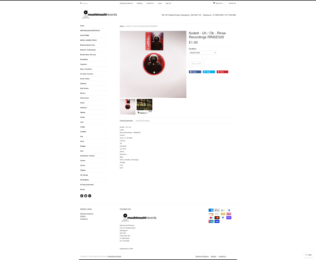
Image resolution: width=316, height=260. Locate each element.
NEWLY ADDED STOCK (88, 40)
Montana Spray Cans (93, 45)
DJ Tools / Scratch (86, 74)
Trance (93, 165)
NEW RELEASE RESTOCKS (90, 30)
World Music (84, 180)
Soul (81, 151)
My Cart (219, 3)
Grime (82, 103)
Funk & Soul (84, 98)
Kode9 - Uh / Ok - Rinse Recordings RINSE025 (142, 26)
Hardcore (93, 107)
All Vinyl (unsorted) (87, 184)
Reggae (93, 146)
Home (82, 26)
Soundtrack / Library (87, 156)
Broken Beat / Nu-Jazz (88, 54)
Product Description (126, 120)
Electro (82, 93)
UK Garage (84, 175)
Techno (82, 160)
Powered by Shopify (114, 256)
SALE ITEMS (93, 35)
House (93, 117)
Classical (83, 64)
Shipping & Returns (126, 3)
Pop (81, 136)
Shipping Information (143, 120)
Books (82, 189)
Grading (139, 3)
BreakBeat (84, 59)
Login (160, 3)
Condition (192, 49)
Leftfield (83, 131)
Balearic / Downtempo (88, 50)
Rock (82, 141)
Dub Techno (84, 88)
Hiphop (82, 112)
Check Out (232, 3)
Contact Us (150, 3)
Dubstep (83, 83)
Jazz (81, 122)
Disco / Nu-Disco (86, 69)
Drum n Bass (84, 79)
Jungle (82, 127)
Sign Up (168, 3)
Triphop (82, 170)
